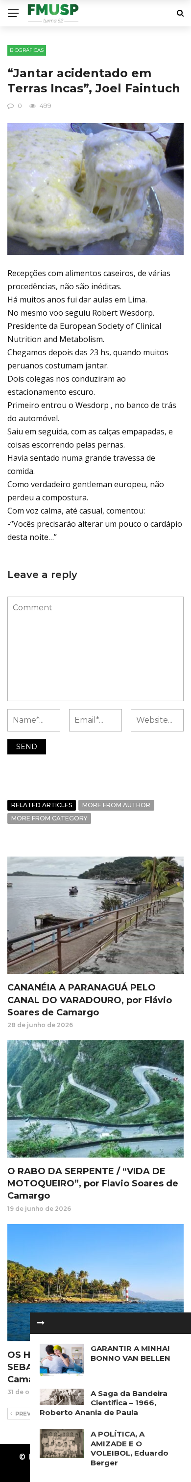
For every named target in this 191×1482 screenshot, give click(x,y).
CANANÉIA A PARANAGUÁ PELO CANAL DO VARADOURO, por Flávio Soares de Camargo (89, 999)
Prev (23, 1413)
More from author (116, 805)
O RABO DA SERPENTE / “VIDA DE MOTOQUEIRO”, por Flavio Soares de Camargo (92, 1183)
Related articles (41, 805)
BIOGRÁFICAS (27, 50)
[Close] (40, 1323)
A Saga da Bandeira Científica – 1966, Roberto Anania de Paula (103, 1403)
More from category (49, 818)
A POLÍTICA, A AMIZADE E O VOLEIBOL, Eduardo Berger (129, 1448)
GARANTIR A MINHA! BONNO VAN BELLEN (130, 1353)
